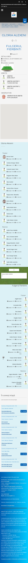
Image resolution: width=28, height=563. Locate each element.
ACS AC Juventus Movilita (8, 413)
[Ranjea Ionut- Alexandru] (4, 195)
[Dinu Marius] (26, 312)
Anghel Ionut (18, 298)
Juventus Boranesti (7, 455)
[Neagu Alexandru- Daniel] (4, 243)
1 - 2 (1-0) (23, 422)
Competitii (19, 24)
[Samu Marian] (4, 201)
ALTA (25, 20)
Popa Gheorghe (12, 97)
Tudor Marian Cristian (12, 220)
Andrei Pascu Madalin (12, 230)
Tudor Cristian (12, 83)
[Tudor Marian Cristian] (4, 220)
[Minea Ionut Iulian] (26, 350)
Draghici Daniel (17, 318)
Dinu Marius (18, 311)
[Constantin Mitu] (26, 305)
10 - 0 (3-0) (23, 411)
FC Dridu (4, 445)
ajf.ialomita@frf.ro (9, 495)
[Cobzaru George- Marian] (4, 163)
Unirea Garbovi (5, 432)
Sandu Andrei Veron (11, 207)
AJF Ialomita (13, 24)
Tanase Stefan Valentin (7, 274)
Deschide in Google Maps (7, 505)
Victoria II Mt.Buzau (7, 466)
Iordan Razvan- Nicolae (15, 337)
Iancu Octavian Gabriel (12, 236)
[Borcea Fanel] (4, 157)
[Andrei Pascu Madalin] (4, 230)
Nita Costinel (10, 182)
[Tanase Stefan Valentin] (26, 358)
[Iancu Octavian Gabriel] (4, 237)
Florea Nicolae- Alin (16, 324)
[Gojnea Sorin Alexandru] (26, 331)
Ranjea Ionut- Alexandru (13, 194)
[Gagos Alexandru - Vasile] (26, 374)
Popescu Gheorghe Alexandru (16, 383)
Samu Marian (10, 201)
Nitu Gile (10, 88)
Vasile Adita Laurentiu (12, 262)
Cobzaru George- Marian (13, 163)
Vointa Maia (5, 454)
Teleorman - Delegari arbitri (8, 490)
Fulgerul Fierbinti (14, 47)
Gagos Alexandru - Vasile (15, 374)
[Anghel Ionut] (26, 299)
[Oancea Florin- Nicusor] (4, 188)
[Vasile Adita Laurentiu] (4, 262)
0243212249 (6, 494)
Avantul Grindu (6, 423)
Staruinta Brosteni (7, 434)
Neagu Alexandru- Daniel (13, 243)
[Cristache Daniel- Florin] (4, 169)
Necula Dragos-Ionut (12, 249)
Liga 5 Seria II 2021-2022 (7, 25)
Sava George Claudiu (12, 255)
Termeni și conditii (6, 559)
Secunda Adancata (6, 411)
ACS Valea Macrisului (7, 464)
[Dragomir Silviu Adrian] (4, 176)
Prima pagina (5, 24)
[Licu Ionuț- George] (26, 343)
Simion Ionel (10, 213)
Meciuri (16, 25)
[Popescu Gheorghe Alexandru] (26, 382)
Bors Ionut (11, 78)
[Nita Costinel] (4, 182)
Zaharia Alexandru (16, 364)
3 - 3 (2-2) (23, 464)
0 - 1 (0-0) (23, 443)
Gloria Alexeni (14, 35)
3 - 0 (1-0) (23, 454)
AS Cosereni (5, 422)
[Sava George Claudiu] (4, 256)
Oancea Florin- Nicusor (12, 188)
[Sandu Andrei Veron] (4, 207)
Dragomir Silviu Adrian (12, 175)
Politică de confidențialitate (19, 559)
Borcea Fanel (10, 156)
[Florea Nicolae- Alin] (26, 324)
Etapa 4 (21, 25)
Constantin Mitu (17, 305)
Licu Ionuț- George (16, 343)
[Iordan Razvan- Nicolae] (26, 337)
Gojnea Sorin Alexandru (15, 330)
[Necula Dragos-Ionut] (4, 249)
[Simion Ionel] (4, 214)
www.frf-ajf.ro (5, 511)
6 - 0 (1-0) (23, 432)
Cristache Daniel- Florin (12, 169)
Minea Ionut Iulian (16, 349)
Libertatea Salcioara (7, 443)
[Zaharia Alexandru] (26, 364)
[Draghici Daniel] (26, 318)
